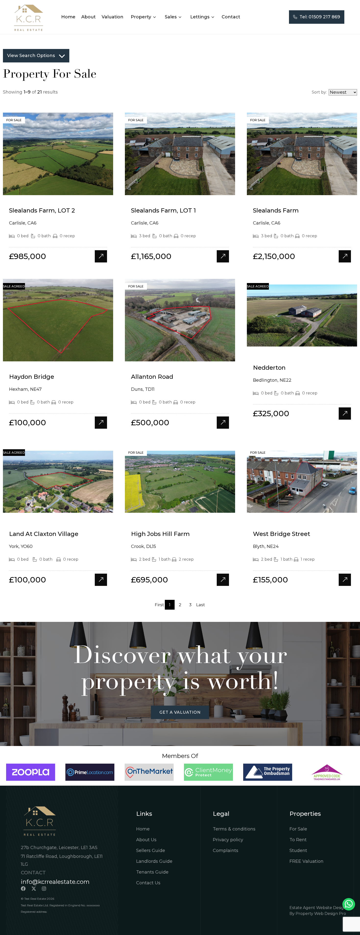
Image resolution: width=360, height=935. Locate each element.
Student (298, 850)
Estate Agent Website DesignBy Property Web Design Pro (318, 910)
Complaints (225, 850)
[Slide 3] (67, 189)
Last (200, 604)
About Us (146, 839)
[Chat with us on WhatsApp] (348, 904)
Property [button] (141, 17)
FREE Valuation (306, 861)
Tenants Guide (152, 872)
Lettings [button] (200, 17)
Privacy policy (228, 839)
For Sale (298, 829)
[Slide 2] (58, 189)
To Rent (298, 839)
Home (143, 829)
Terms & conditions (234, 829)
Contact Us (148, 883)
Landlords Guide (154, 861)
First (159, 604)
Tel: (318, 17)
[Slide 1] (49, 189)
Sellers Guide (150, 850)
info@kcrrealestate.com (55, 881)
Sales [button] (171, 17)
